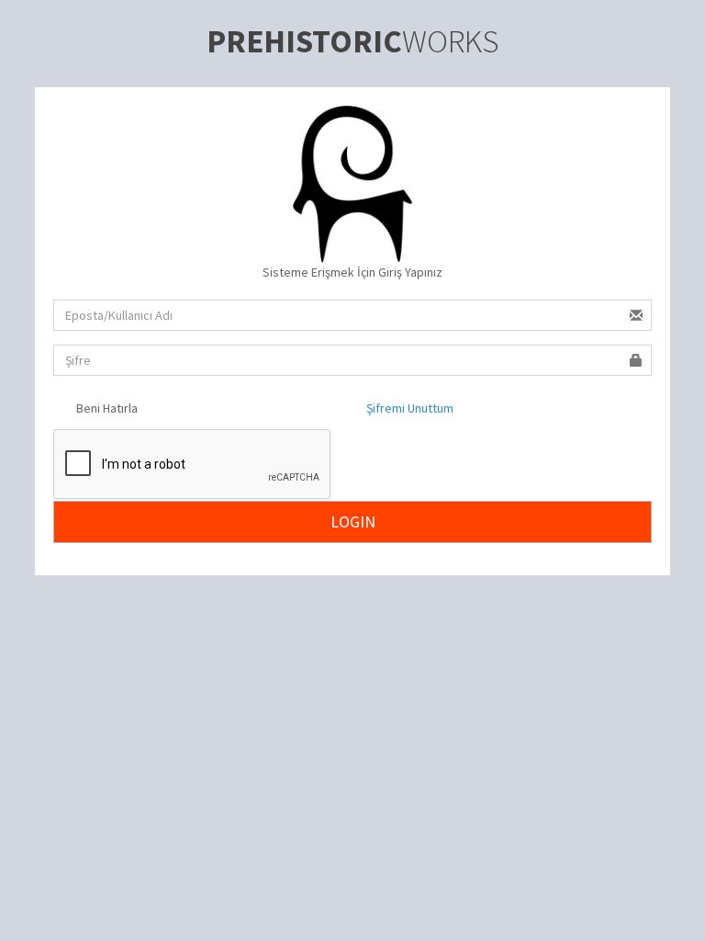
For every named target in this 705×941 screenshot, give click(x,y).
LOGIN (352, 521)
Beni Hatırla (105, 408)
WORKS (352, 41)
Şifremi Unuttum (409, 408)
